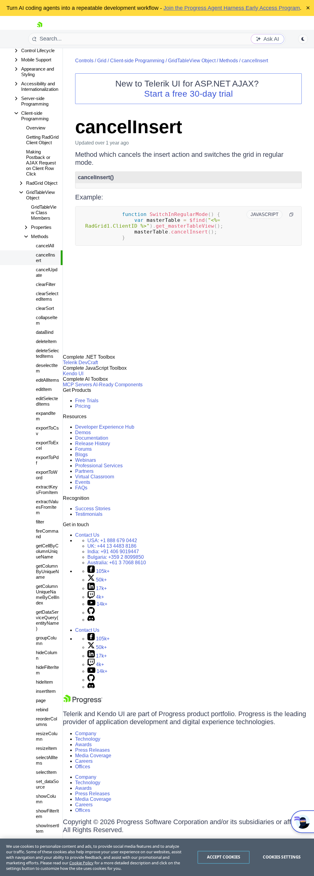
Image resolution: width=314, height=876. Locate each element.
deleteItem (46, 341)
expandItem (46, 416)
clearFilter (46, 284)
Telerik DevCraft (80, 362)
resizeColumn (46, 736)
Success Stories (92, 508)
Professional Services (99, 465)
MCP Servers (77, 384)
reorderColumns (46, 721)
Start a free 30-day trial (188, 93)
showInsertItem (47, 828)
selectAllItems (47, 760)
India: (113, 551)
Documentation (91, 438)
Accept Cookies (223, 857)
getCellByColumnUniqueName (47, 551)
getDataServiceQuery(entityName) (47, 620)
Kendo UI (73, 373)
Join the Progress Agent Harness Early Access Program (231, 8)
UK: (111, 546)
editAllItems (47, 380)
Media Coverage (93, 755)
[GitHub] (91, 612)
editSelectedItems (47, 401)
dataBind (44, 332)
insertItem (46, 691)
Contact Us (87, 535)
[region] (157, 857)
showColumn (46, 798)
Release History (92, 443)
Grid (101, 60)
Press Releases (92, 750)
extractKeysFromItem (47, 489)
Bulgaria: (115, 557)
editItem (44, 389)
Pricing (82, 406)
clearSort (45, 308)
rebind (42, 709)
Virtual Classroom (94, 476)
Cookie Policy (81, 863)
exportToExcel (47, 445)
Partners (84, 471)
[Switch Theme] (303, 39)
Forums (83, 449)
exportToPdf (47, 460)
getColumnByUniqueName (47, 571)
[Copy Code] (291, 214)
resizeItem (46, 748)
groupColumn (46, 640)
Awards (83, 744)
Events (82, 482)
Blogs (81, 454)
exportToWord (46, 474)
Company (85, 733)
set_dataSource (47, 784)
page (41, 700)
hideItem (44, 682)
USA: (112, 540)
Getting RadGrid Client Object (42, 139)
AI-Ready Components (118, 384)
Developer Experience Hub (104, 427)
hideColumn (46, 655)
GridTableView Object (192, 60)
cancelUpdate (46, 272)
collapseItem (46, 320)
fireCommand (47, 533)
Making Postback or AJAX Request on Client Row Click (41, 162)
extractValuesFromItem (47, 507)
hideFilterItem (47, 670)
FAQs (81, 487)
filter (40, 521)
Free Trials (86, 400)
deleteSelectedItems (47, 353)
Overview (35, 127)
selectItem (46, 772)
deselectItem (47, 368)
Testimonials (88, 514)
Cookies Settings (282, 857)
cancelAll (45, 245)
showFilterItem (47, 813)
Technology (87, 739)
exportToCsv (47, 430)
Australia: (116, 562)
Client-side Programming (137, 60)
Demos (83, 432)
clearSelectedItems (47, 296)
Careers (84, 761)
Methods (228, 60)
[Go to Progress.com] (83, 702)
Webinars (85, 460)
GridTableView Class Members (43, 212)
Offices (82, 766)
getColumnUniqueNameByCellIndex (47, 594)
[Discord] (91, 619)
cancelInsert (45, 257)
